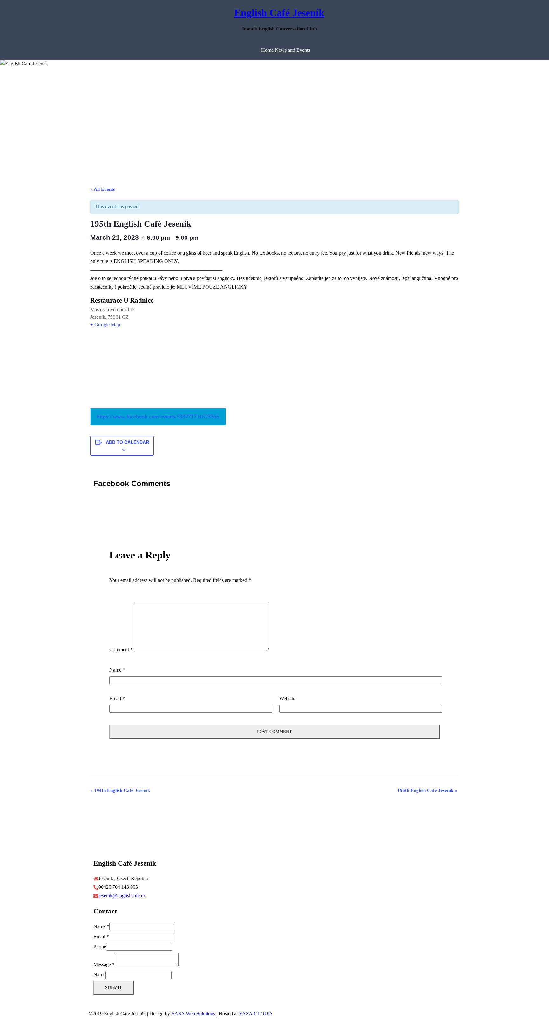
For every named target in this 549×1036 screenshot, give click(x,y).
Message (104, 964)
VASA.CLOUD (255, 1013)
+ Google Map (105, 324)
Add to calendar (127, 442)
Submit (113, 987)
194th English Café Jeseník (120, 790)
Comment (121, 649)
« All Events (102, 189)
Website (287, 698)
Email (117, 698)
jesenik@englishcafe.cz (122, 895)
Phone (99, 946)
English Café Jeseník (279, 12)
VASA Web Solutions (193, 1013)
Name (117, 669)
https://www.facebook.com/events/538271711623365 (158, 416)
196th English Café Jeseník (427, 790)
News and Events (292, 50)
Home (267, 50)
